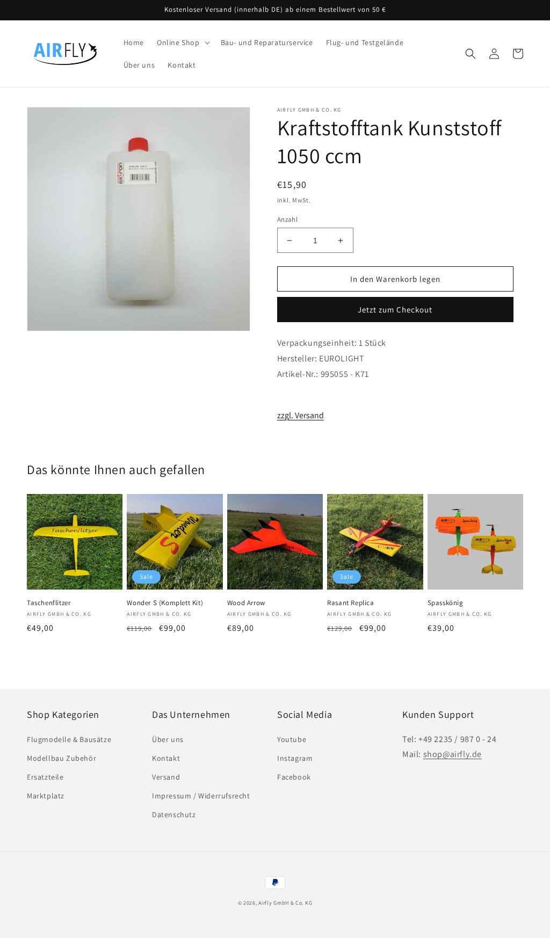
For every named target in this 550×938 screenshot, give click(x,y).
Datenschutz (174, 814)
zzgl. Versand (300, 415)
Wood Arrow (246, 603)
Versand (166, 777)
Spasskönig (446, 603)
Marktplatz (45, 796)
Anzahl (287, 219)
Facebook (294, 777)
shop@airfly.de (452, 754)
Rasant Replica (350, 603)
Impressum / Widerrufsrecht (201, 796)
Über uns (168, 739)
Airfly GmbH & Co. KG (285, 902)
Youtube (291, 739)
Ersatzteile (45, 777)
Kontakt (166, 758)
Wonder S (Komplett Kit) (165, 603)
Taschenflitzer (48, 603)
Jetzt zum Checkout (395, 309)
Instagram (295, 758)
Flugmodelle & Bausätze (69, 739)
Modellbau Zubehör (61, 758)
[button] (182, 42)
